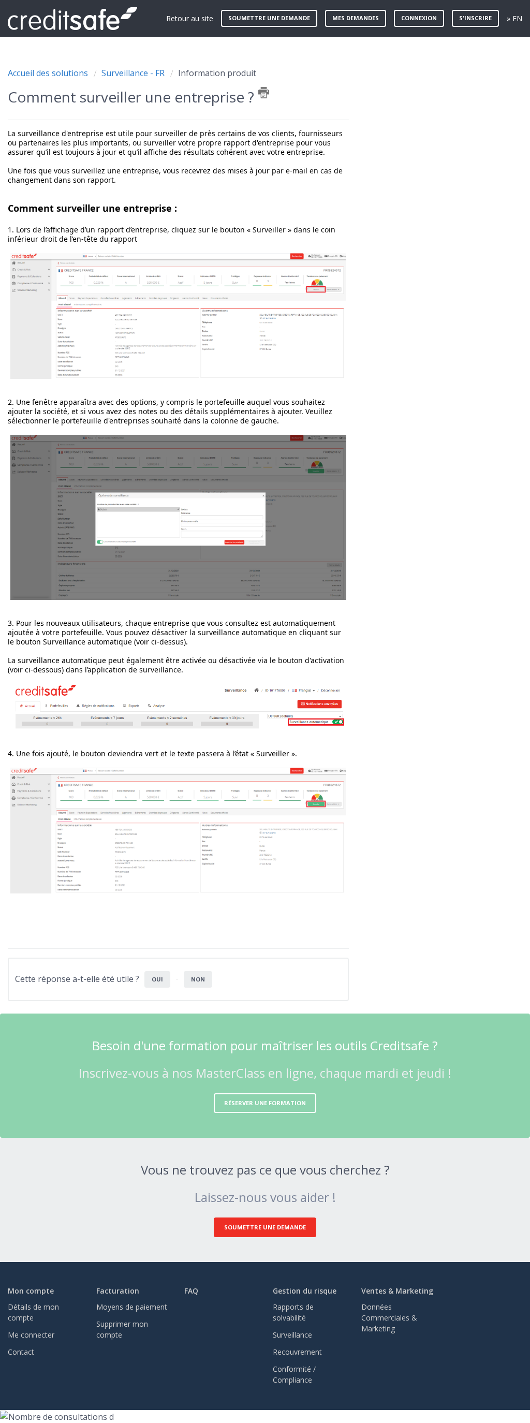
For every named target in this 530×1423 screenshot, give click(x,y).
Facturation (117, 1291)
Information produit (217, 73)
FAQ (191, 1291)
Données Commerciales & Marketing (389, 1317)
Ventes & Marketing (397, 1291)
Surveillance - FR (133, 73)
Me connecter (31, 1335)
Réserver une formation (265, 1103)
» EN (514, 18)
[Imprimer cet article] (263, 92)
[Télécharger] (246, 592)
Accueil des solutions (49, 73)
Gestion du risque (304, 1291)
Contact (21, 1352)
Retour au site (189, 18)
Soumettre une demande (269, 18)
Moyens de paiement (131, 1307)
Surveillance (292, 1335)
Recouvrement (297, 1352)
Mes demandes (355, 18)
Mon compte (31, 1291)
